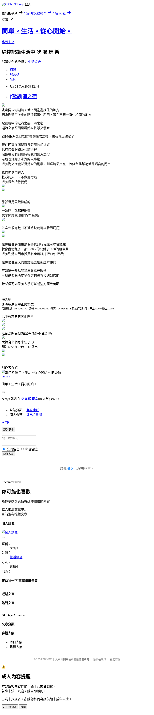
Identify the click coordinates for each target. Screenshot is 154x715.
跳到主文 (8, 42)
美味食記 (32, 410)
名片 (13, 79)
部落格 (14, 74)
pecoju (6, 376)
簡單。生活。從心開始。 (37, 31)
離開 (23, 707)
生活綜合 (34, 62)
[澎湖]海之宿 (23, 96)
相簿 (13, 70)
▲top (5, 422)
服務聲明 (115, 659)
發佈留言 (8, 454)
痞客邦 (26, 399)
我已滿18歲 (9, 707)
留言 (35, 399)
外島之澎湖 (34, 415)
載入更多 (8, 429)
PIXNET (47, 659)
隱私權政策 (99, 659)
